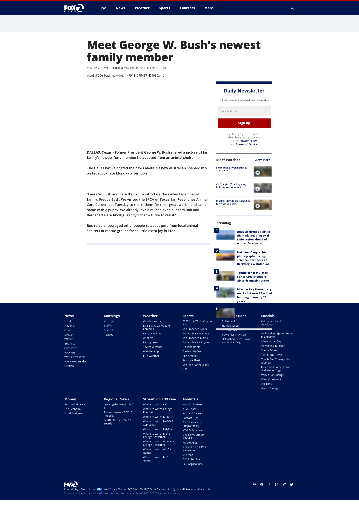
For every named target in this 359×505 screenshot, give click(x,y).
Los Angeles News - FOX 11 (119, 406)
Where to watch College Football (157, 410)
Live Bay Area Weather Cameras (157, 327)
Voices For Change (272, 375)
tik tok (284, 484)
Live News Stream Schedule (193, 436)
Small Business (73, 413)
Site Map (187, 455)
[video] (263, 171)
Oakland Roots (191, 347)
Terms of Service (247, 144)
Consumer (70, 348)
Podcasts (70, 352)
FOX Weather (151, 356)
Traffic (108, 325)
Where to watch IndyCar (157, 429)
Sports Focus (269, 350)
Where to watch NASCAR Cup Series (158, 422)
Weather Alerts (152, 321)
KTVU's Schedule (192, 430)
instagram (277, 484)
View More (262, 160)
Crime (67, 330)
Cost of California (232, 330)
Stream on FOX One (159, 399)
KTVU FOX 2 (93, 67)
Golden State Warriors (195, 333)
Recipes (108, 334)
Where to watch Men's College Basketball (156, 435)
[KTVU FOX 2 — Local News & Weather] (76, 8)
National (69, 325)
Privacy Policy (248, 141)
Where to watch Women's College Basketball (158, 443)
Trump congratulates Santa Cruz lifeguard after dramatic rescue (253, 276)
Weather (150, 315)
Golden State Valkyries (195, 342)
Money (70, 399)
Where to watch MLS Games (155, 458)
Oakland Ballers (191, 351)
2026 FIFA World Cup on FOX (197, 322)
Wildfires (69, 339)
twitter (292, 484)
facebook (269, 484)
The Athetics (190, 356)
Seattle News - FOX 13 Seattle (117, 421)
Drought (69, 334)
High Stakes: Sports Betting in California (277, 335)
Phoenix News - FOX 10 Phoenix (118, 413)
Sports (188, 315)
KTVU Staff (189, 409)
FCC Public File (191, 459)
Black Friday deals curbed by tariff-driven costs (233, 202)
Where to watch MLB (156, 416)
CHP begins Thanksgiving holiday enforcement (231, 186)
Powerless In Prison (234, 334)
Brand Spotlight (270, 388)
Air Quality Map (152, 333)
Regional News (116, 399)
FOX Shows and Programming (192, 424)
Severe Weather (152, 347)
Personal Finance (74, 404)
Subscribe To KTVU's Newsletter (195, 448)
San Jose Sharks (192, 360)
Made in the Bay (271, 341)
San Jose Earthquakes (195, 365)
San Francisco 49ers (194, 329)
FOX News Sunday (75, 361)
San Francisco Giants (195, 338)
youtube (262, 484)
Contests (109, 330)
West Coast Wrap (74, 357)
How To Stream (192, 404)
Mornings (112, 315)
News (105, 67)
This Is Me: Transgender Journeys (275, 360)
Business (69, 343)
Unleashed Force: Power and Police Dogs (236, 340)
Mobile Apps (189, 442)
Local (67, 321)
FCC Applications (192, 464)
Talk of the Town (271, 354)
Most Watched (228, 159)
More (209, 8)
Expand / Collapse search (292, 8)
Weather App (151, 351)
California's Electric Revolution (272, 322)
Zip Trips (109, 321)
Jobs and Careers (192, 413)
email (254, 484)
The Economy (72, 409)
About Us (190, 399)
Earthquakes (150, 342)
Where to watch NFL (155, 404)
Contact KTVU (191, 418)
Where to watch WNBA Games (157, 450)
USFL (185, 369)
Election (69, 366)
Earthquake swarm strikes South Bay (231, 169)
